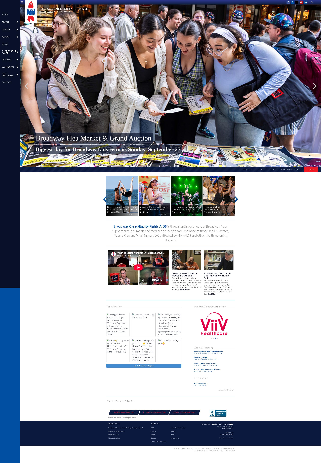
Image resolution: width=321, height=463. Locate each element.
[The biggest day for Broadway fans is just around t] (118, 324)
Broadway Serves (113, 435)
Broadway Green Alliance (116, 431)
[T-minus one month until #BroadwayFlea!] (143, 324)
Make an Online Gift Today (124, 412)
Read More (184, 290)
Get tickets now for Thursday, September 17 (88, 149)
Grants (153, 431)
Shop (272, 169)
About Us (247, 169)
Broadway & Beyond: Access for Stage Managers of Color (126, 428)
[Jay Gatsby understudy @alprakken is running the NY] (169, 324)
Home (5, 14)
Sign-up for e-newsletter (158, 441)
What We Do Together (290, 169)
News (5, 44)
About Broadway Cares (178, 428)
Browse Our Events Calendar (184, 412)
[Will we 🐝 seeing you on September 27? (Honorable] (118, 350)
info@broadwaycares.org (226, 434)
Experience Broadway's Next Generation (93, 138)
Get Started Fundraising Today (154, 412)
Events (260, 169)
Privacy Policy (175, 438)
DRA (152, 428)
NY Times (129, 418)
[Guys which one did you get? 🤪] (169, 350)
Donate (311, 169)
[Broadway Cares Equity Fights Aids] (31, 11)
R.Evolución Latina (114, 438)
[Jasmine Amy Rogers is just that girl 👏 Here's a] (143, 350)
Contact (6, 82)
